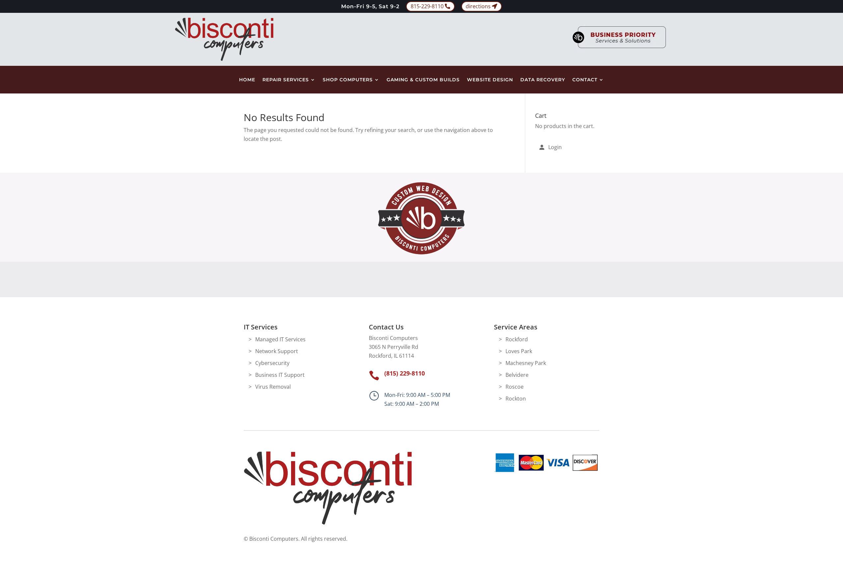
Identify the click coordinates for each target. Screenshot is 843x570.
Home (247, 80)
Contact (584, 80)
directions (478, 6)
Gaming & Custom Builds (423, 80)
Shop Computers (348, 80)
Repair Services (285, 80)
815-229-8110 (427, 6)
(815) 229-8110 (404, 373)
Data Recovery (542, 80)
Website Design (490, 80)
